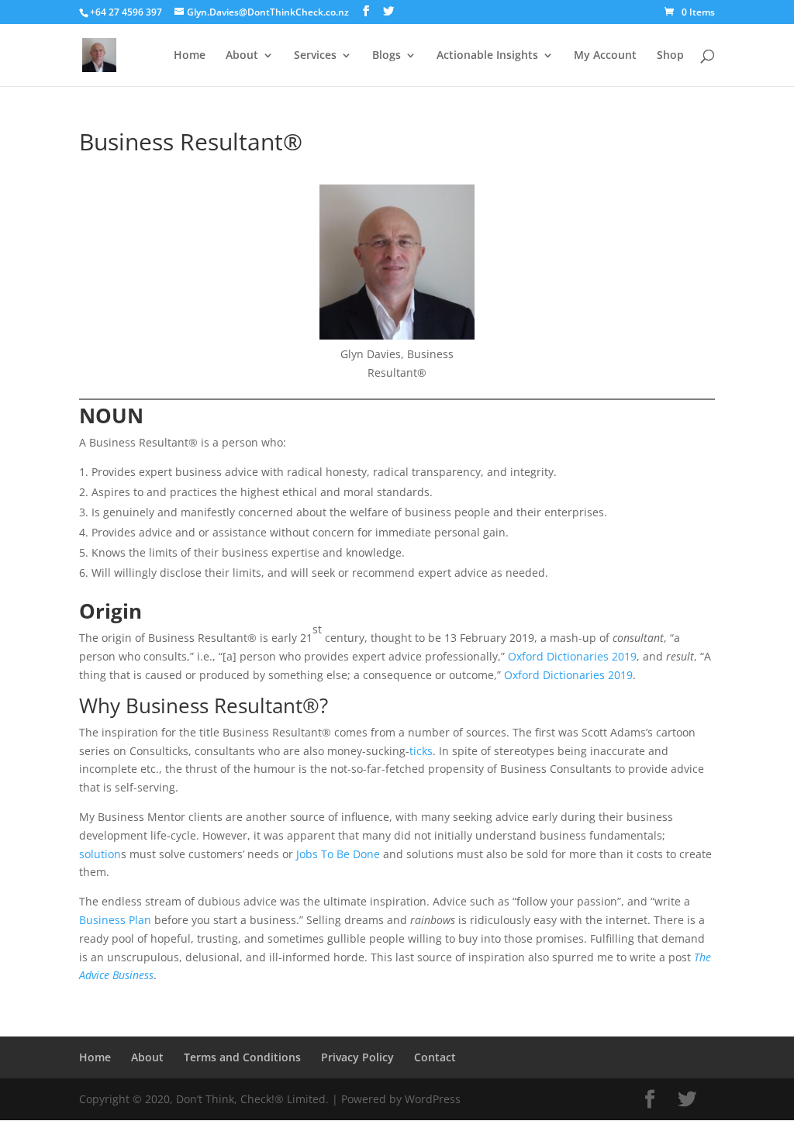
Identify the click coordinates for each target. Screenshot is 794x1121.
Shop (670, 56)
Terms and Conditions (242, 1057)
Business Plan (115, 919)
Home (189, 56)
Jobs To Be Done (338, 854)
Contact (435, 1057)
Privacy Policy (357, 1057)
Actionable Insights (487, 56)
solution (100, 854)
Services (315, 56)
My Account (605, 56)
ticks (421, 750)
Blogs (386, 56)
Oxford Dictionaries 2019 (572, 656)
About (242, 56)
